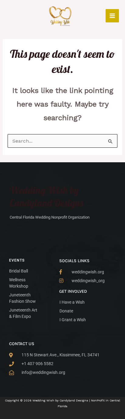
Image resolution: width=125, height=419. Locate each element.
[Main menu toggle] (112, 15)
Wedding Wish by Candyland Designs (46, 196)
